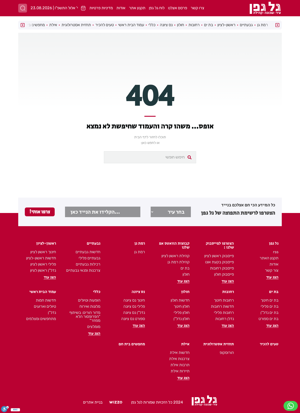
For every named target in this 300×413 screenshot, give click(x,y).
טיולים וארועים (45, 306)
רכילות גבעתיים (88, 264)
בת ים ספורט (268, 318)
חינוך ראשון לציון (43, 251)
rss (275, 251)
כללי (151, 24)
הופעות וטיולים (89, 300)
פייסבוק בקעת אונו (219, 262)
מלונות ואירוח (90, 306)
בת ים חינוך (269, 300)
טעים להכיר (104, 24)
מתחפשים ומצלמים (41, 318)
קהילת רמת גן (179, 262)
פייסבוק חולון (224, 274)
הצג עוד (272, 277)
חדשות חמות (46, 300)
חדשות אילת (180, 352)
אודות (120, 7)
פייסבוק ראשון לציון (219, 255)
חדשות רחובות (222, 306)
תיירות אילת (180, 371)
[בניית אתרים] (115, 402)
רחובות (194, 24)
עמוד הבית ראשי (131, 24)
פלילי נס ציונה (134, 306)
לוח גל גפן (156, 7)
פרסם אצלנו (177, 7)
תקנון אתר (137, 7)
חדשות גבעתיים (88, 251)
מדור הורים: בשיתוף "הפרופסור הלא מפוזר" (84, 316)
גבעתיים (246, 24)
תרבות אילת (180, 364)
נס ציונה (166, 24)
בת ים (208, 24)
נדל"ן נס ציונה (134, 312)
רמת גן (262, 24)
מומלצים (93, 326)
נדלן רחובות (224, 318)
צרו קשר (197, 7)
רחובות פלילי (224, 312)
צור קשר (271, 270)
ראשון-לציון (226, 24)
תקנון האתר (269, 258)
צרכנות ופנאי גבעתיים (83, 270)
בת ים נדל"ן (269, 312)
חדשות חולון (180, 300)
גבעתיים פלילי (89, 258)
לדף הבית (141, 137)
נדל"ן (52, 312)
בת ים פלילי (269, 306)
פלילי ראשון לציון (43, 264)
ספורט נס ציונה (133, 318)
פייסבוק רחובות (222, 268)
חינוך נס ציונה (134, 300)
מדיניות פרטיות (101, 7)
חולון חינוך (182, 306)
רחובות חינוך (224, 300)
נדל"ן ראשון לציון (43, 270)
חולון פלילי (182, 312)
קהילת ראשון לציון (175, 255)
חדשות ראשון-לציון (41, 258)
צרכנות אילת (179, 358)
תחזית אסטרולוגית (76, 24)
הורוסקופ (227, 352)
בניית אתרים (93, 402)
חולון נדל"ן (181, 318)
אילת (53, 24)
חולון (180, 24)
